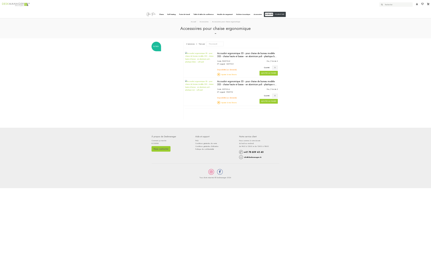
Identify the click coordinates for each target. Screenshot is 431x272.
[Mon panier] (428, 4)
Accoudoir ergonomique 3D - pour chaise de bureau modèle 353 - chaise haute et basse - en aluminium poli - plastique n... (247, 83)
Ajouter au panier (268, 73)
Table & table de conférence (203, 14)
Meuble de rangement (225, 14)
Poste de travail (184, 14)
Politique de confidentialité (204, 149)
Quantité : (268, 67)
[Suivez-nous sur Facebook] (220, 171)
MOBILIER (269, 14)
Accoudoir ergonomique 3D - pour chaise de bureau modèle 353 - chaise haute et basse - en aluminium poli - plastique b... (247, 55)
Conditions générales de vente (206, 143)
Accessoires (258, 14)
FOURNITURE (279, 14)
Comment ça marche (159, 140)
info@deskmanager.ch (252, 157)
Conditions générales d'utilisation (206, 146)
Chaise (161, 14)
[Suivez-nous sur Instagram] (211, 171)
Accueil (193, 21)
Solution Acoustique (243, 14)
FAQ (196, 140)
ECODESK (155, 143)
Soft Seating (171, 14)
